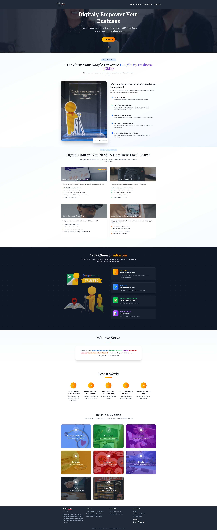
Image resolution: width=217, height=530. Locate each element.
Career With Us (147, 4)
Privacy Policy (137, 516)
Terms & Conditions (139, 513)
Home (132, 4)
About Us (138, 4)
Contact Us (157, 4)
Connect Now (108, 39)
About (135, 511)
